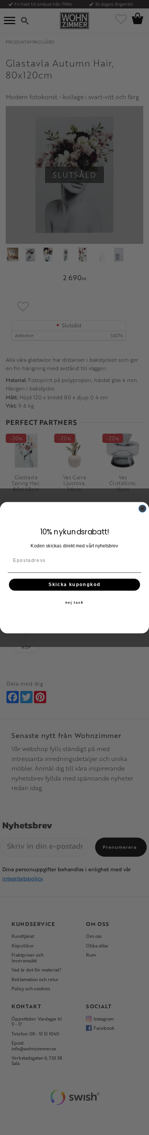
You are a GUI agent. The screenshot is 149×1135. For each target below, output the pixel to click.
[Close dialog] (142, 508)
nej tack (74, 602)
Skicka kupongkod (75, 584)
